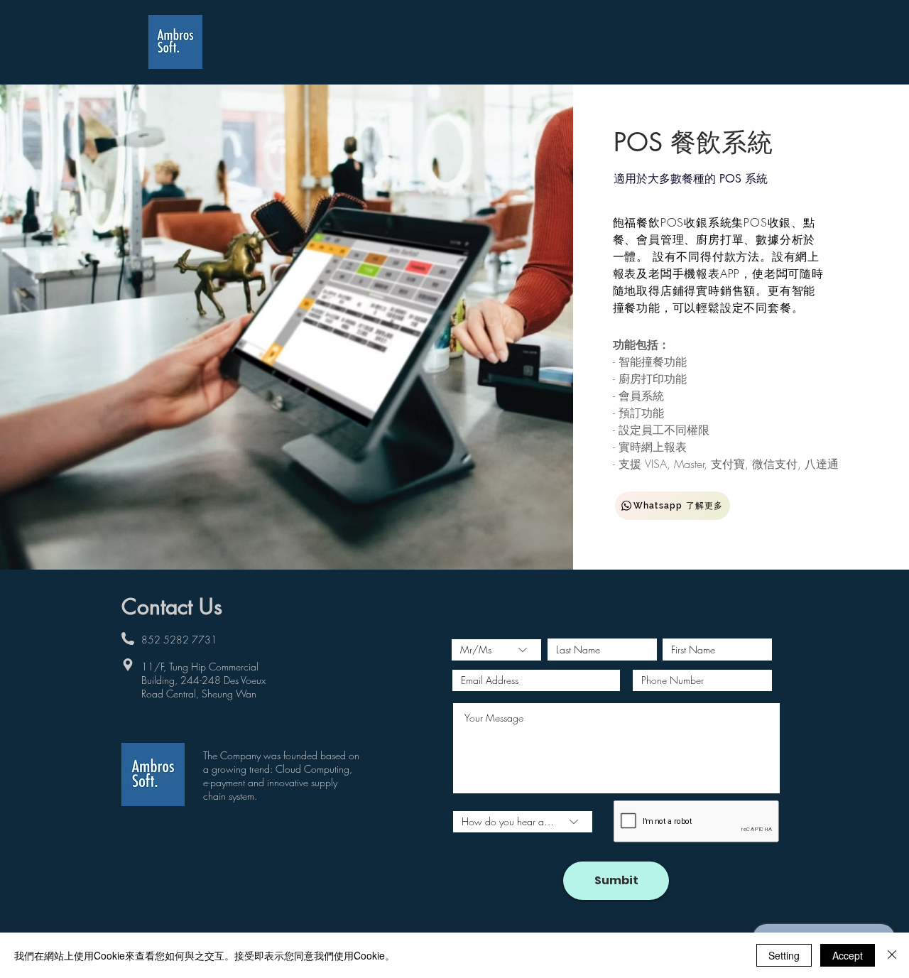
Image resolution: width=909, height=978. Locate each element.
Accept (847, 955)
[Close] (891, 955)
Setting (784, 955)
